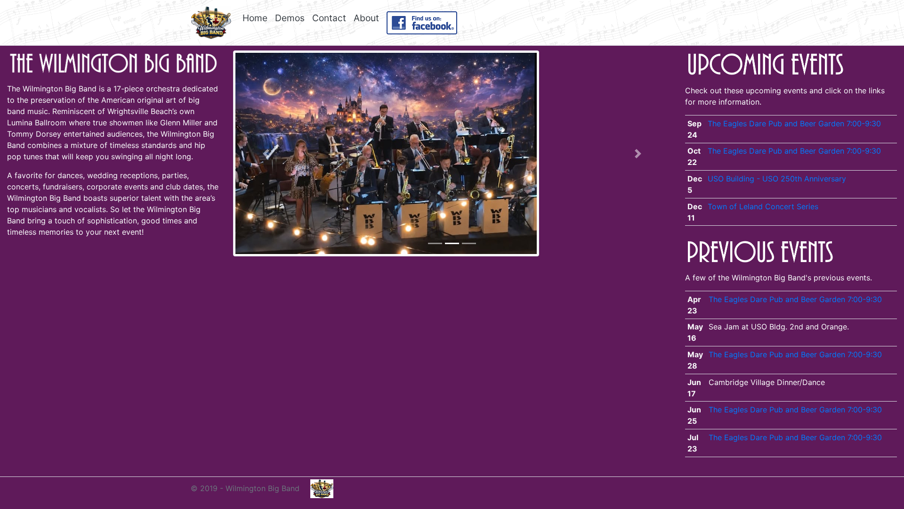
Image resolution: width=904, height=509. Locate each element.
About (366, 18)
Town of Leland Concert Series (763, 206)
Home (254, 18)
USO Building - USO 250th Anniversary (777, 178)
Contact (329, 18)
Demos (290, 18)
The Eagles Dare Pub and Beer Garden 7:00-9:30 (794, 123)
